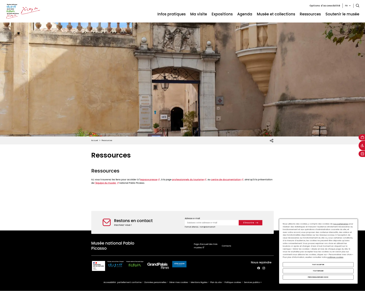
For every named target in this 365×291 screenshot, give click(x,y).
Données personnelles (155, 282)
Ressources (310, 14)
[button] (357, 5)
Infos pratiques (171, 14)
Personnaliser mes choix (318, 277)
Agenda (244, 14)
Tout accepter (318, 265)
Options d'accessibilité (325, 5)
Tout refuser (318, 271)
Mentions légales (199, 282)
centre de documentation (226, 179)
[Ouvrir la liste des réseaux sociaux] (271, 140)
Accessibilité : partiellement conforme (123, 282)
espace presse (148, 179)
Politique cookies (233, 282)
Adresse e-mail (192, 218)
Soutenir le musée (342, 14)
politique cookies (335, 257)
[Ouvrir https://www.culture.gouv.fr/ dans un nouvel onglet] (98, 266)
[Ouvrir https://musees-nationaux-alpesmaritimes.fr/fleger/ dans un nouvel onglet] (135, 266)
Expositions (222, 14)
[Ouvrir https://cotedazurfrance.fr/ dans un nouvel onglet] (179, 264)
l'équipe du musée (105, 183)
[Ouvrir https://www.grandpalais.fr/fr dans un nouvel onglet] (158, 266)
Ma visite (198, 14)
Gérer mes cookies (178, 282)
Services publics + (253, 282)
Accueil (94, 140)
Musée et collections (276, 14)
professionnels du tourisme (188, 179)
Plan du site (216, 282)
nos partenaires (340, 223)
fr (346, 5)
